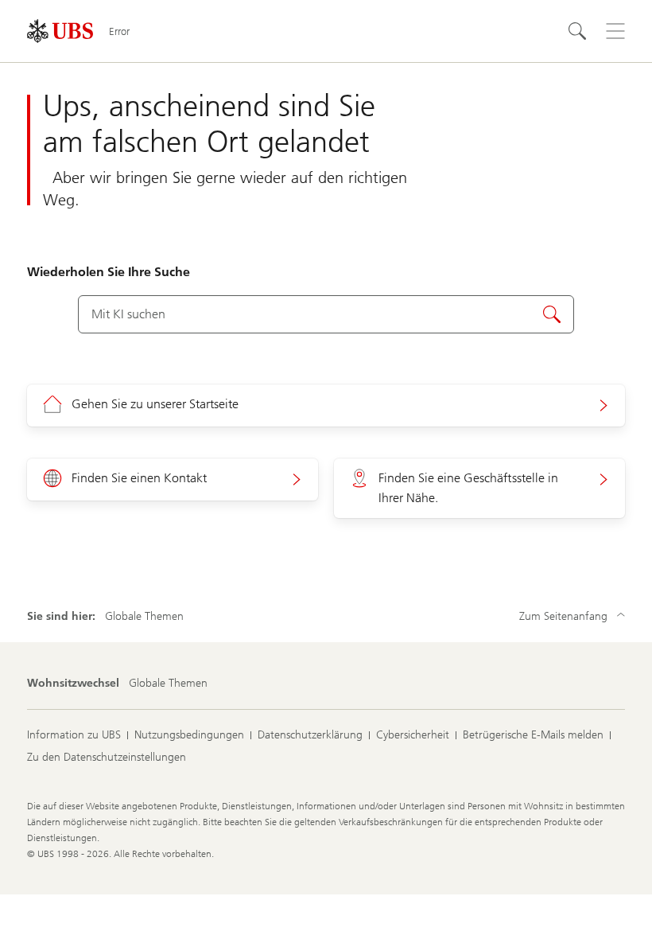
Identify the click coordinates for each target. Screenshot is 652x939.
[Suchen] (577, 31)
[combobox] (325, 314)
